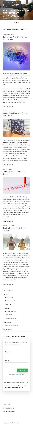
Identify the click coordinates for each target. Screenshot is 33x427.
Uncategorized (7, 329)
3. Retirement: (7, 322)
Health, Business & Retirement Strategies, (16, 13)
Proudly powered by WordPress (11, 423)
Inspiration (8, 304)
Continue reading (8, 106)
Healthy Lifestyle (10, 301)
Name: (7, 352)
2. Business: (6, 308)
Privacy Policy (7, 404)
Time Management (11, 318)
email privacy (20, 374)
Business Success (10, 311)
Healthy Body (9, 297)
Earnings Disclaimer (9, 408)
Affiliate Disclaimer (9, 412)
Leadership (8, 315)
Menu (17, 22)
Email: (7, 361)
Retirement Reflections (12, 325)
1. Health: (5, 294)
